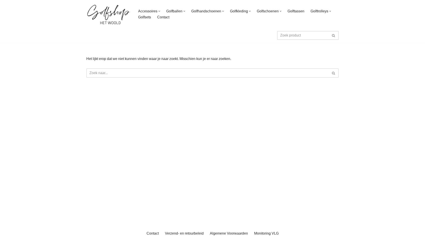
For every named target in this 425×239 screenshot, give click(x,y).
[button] (159, 11)
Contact (163, 17)
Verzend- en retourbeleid (184, 233)
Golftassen (296, 11)
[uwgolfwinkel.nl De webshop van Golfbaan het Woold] (108, 14)
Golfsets (144, 17)
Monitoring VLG (266, 233)
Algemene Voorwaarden (229, 233)
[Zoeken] (334, 35)
